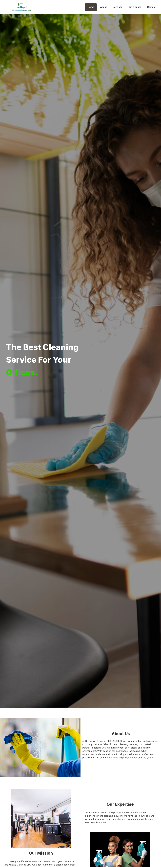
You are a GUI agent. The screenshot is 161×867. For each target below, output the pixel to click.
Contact (151, 7)
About (103, 7)
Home (91, 7)
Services (117, 7)
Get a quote (134, 7)
